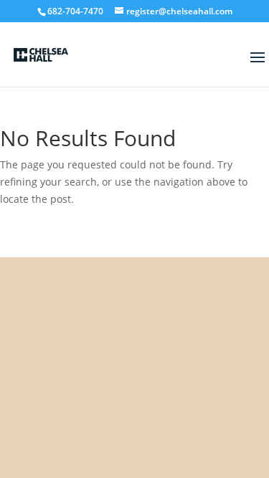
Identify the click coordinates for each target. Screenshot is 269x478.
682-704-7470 (75, 11)
